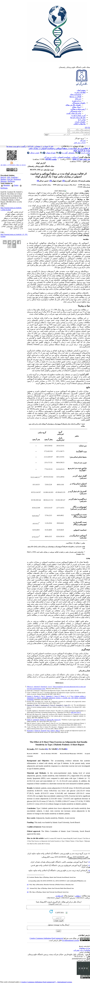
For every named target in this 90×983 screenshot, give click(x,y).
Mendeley (6, 185)
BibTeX (3, 177)
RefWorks (11, 181)
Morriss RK (50, 719)
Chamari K (37, 730)
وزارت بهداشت (84, 948)
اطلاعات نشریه (80, 92)
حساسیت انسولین (63, 157)
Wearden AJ (43, 719)
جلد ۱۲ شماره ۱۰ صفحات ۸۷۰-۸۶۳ (40, 146)
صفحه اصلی (81, 90)
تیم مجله (78, 99)
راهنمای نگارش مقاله (73, 105)
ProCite (10, 179)
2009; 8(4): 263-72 (76, 712)
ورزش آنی (47, 157)
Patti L (43, 696)
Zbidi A (53, 730)
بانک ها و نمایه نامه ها (78, 117)
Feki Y (48, 730)
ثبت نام (83, 140)
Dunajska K (44, 686)
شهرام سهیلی (51, 153)
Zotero (16, 185)
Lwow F (50, 686)
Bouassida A (30, 730)
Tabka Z (58, 730)
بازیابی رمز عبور (80, 142)
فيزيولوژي (59, 896)
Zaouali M (43, 730)
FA (89, 127)
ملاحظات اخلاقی (79, 124)
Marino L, (64, 696)
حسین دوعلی (34, 153)
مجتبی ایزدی (85, 153)
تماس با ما (82, 120)
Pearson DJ (57, 719)
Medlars (3, 179)
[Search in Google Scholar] (79, 153)
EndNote (14, 177)
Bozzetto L (37, 696)
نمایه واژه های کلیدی (73, 113)
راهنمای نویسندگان (79, 103)
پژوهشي (78, 896)
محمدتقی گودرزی (68, 153)
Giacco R (57, 696)
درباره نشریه (76, 101)
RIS (8, 177)
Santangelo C (49, 696)
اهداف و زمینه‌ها (75, 96)
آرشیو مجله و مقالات (78, 109)
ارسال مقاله (76, 107)
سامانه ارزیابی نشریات (82, 950)
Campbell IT (36, 719)
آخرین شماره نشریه (78, 115)
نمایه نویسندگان (75, 111)
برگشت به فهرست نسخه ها (16, 146)
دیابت (54, 157)
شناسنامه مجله (75, 94)
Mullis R (29, 719)
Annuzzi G (30, 696)
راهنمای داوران (80, 122)
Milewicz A (30, 686)
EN (86, 127)
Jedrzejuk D (37, 686)
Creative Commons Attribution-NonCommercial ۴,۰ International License (46, 982)
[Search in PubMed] (77, 153)
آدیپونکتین (74, 157)
